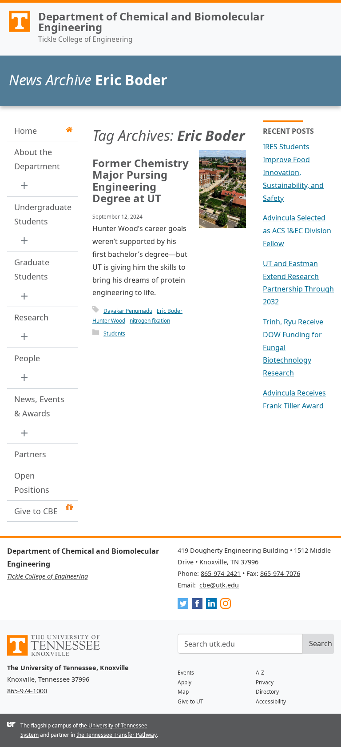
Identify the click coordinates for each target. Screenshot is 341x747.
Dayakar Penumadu (127, 311)
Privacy (265, 682)
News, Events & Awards (39, 406)
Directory (267, 691)
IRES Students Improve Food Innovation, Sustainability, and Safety (293, 172)
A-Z (260, 672)
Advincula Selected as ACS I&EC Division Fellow (297, 230)
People (27, 358)
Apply (184, 682)
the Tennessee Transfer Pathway (116, 735)
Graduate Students (31, 269)
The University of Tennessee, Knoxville (15, 31)
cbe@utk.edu (219, 585)
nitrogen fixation (150, 320)
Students (114, 333)
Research (31, 317)
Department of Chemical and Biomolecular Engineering (151, 21)
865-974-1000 (27, 691)
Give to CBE (36, 511)
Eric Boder (169, 311)
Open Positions (31, 482)
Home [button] (25, 130)
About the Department (37, 159)
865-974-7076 (280, 573)
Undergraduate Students (39, 214)
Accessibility (271, 701)
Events (186, 672)
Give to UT (190, 701)
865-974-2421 (221, 573)
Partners (30, 454)
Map (183, 691)
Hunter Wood (108, 320)
